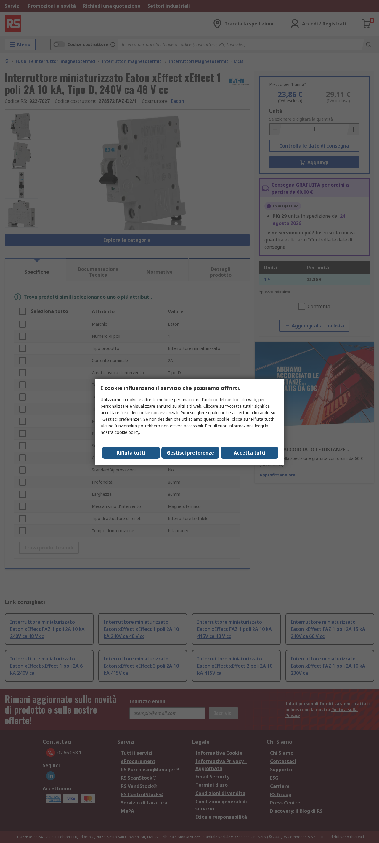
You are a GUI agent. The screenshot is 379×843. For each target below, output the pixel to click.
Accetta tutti (250, 453)
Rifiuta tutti (131, 453)
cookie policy (127, 432)
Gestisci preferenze (190, 453)
